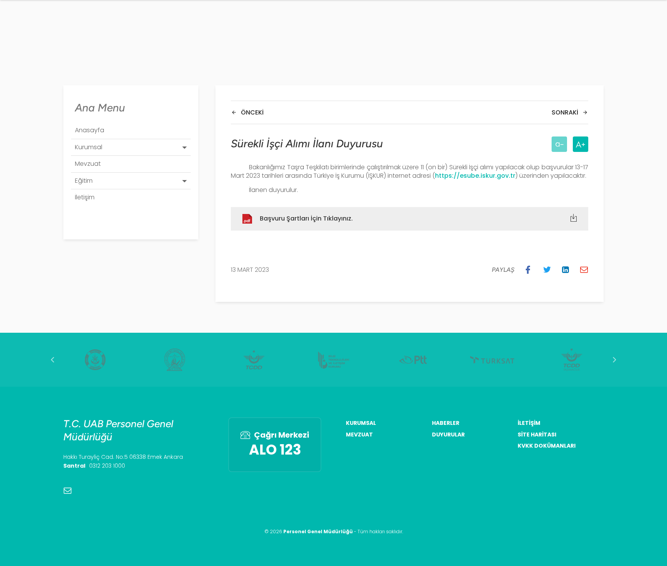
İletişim (529, 423)
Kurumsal (361, 423)
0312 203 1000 (107, 465)
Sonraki (565, 112)
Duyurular (448, 434)
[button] (528, 269)
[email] (67, 490)
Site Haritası (537, 434)
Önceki (252, 112)
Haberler (445, 423)
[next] (614, 359)
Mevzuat (359, 434)
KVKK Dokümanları (547, 446)
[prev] (52, 359)
